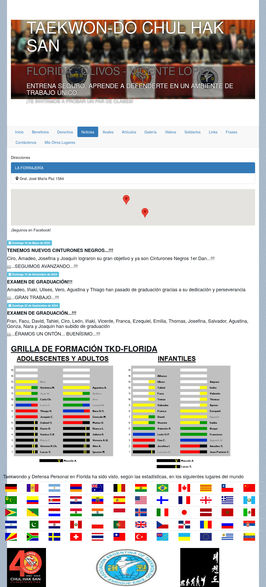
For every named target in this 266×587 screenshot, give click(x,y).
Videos (170, 131)
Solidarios (192, 131)
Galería (150, 131)
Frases (231, 131)
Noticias (87, 131)
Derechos (65, 131)
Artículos (129, 131)
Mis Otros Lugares (60, 142)
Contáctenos (26, 142)
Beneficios (40, 131)
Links (213, 131)
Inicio (19, 131)
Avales (108, 131)
